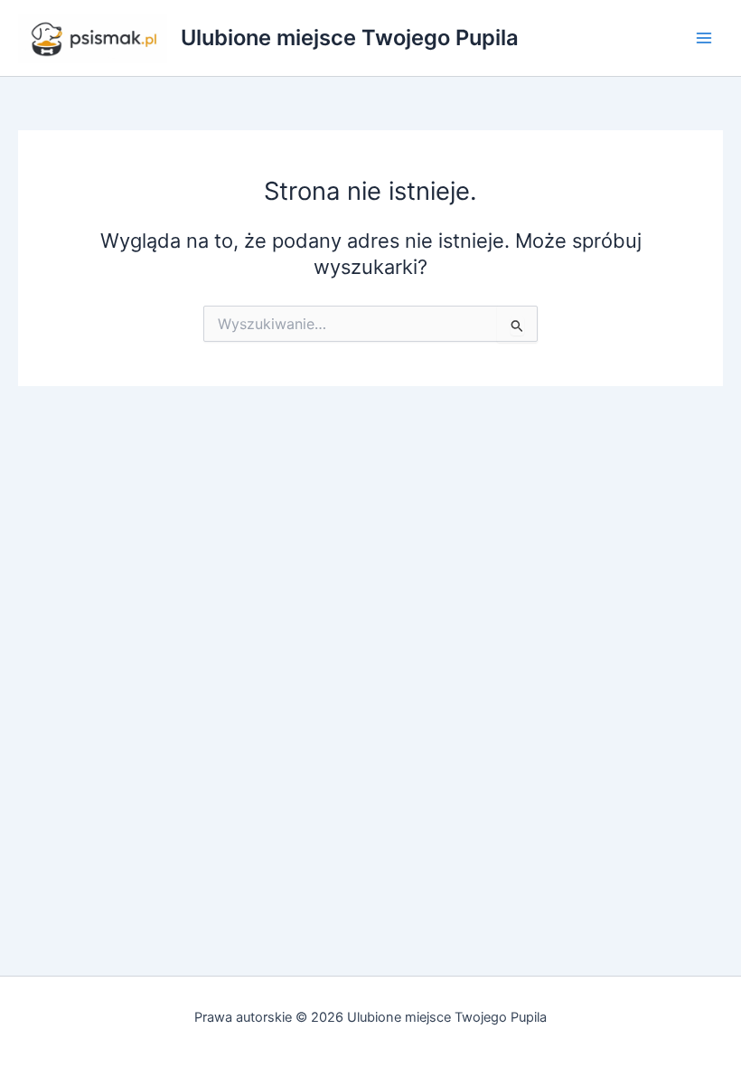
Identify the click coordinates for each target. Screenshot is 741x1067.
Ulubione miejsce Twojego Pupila (350, 37)
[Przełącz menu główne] (704, 38)
